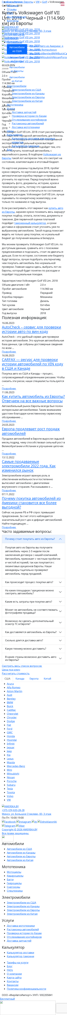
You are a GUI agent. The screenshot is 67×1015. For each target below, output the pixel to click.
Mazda (11, 762)
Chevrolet (12, 713)
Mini (38, 57)
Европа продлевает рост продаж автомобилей (31, 431)
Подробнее (9, 351)
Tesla (10, 788)
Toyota (11, 792)
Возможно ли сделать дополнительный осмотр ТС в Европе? (29, 622)
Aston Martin (14, 691)
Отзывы (12, 9)
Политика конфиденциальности (26, 988)
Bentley (47, 53)
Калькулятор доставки (20, 952)
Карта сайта (14, 977)
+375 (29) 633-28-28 (13, 34)
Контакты (13, 20)
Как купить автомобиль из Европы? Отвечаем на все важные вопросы (33, 398)
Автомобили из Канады (21, 852)
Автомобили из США (19, 849)
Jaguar (10, 747)
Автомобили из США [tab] (17, 49)
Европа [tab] (34, 678)
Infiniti (10, 743)
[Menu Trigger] (62, 4)
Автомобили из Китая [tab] (17, 79)
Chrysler (12, 717)
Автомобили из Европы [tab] (17, 69)
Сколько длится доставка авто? (24, 640)
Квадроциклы (15, 875)
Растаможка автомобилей (28, 123)
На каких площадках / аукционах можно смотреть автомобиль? (29, 592)
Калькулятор (14, 134)
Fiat (9, 725)
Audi (40, 53)
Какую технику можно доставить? (25, 648)
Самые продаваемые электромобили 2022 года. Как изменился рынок (29, 466)
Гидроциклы (14, 883)
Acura (33, 50)
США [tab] (7, 678)
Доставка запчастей (24, 112)
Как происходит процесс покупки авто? (29, 582)
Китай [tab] (47, 678)
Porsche (12, 781)
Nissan (57, 57)
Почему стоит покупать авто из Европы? (30, 539)
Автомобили (14, 42)
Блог (9, 149)
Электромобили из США (26, 89)
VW (9, 800)
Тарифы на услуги (17, 962)
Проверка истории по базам (29, 116)
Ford (9, 728)
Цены (10, 131)
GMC (10, 732)
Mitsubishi (47, 57)
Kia (8, 755)
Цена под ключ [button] (11, 669)
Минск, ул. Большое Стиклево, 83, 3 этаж (26, 31)
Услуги (11, 108)
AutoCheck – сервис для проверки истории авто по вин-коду (31, 329)
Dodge (11, 721)
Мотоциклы (14, 872)
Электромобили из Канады (28, 93)
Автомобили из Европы (21, 856)
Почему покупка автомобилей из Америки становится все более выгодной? (31, 503)
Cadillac (11, 710)
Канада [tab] (20, 678)
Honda (11, 736)
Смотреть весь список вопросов (22, 666)
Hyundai (12, 740)
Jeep (9, 751)
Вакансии (12, 5)
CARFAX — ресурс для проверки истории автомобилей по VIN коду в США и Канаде (32, 364)
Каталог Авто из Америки (46, 46)
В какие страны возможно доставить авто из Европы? (30, 658)
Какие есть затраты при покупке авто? (28, 601)
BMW (55, 53)
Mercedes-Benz (16, 766)
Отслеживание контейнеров (29, 119)
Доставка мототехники (26, 127)
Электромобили (16, 86)
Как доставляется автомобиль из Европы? (31, 632)
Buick (61, 53)
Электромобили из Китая (27, 101)
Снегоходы (13, 887)
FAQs (10, 13)
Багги (10, 879)
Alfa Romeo (43, 50)
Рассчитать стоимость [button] (16, 673)
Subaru (11, 785)
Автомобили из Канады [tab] (17, 59)
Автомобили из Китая (20, 860)
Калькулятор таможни (25, 146)
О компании (14, 2)
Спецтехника (15, 890)
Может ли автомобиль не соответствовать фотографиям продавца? (31, 611)
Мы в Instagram (16, 17)
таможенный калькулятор (30, 223)
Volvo (10, 796)
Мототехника (15, 104)
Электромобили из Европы (28, 97)
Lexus (10, 758)
